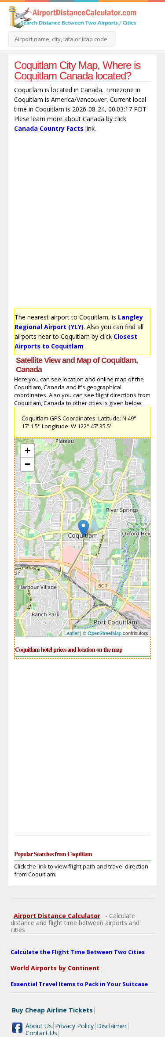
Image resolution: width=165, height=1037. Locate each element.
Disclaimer (112, 1026)
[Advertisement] (82, 222)
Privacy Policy (74, 1026)
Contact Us (41, 1033)
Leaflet (71, 632)
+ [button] (27, 450)
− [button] (27, 464)
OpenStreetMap (104, 632)
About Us (39, 1026)
